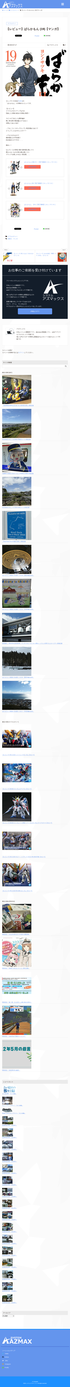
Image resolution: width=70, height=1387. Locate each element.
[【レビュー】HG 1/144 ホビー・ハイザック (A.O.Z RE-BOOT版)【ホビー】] (16, 840)
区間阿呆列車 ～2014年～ (9, 1243)
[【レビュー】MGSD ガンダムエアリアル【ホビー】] (16, 772)
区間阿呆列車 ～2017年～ (9, 1208)
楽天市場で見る (32, 166)
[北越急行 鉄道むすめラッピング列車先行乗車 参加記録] (16, 457)
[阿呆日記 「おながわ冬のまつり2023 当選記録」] (16, 918)
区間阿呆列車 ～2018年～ (9, 1196)
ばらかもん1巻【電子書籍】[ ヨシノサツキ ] (38, 183)
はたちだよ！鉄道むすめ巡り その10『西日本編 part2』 (18, 575)
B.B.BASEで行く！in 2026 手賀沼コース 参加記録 (16, 439)
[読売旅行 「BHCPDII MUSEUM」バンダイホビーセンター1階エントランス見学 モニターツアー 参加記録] (16, 627)
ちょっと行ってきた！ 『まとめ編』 (12, 1105)
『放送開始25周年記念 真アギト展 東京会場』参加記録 (18, 405)
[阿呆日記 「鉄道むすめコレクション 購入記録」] (16, 952)
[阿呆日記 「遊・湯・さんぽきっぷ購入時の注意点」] (16, 986)
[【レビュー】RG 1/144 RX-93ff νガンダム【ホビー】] (16, 874)
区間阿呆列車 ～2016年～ (9, 1219)
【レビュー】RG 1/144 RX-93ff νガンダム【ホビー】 (17, 891)
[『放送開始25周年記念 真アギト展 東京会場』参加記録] (16, 389)
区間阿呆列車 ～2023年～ (9, 1137)
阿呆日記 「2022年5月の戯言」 (11, 1070)
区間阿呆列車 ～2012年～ (9, 1267)
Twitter (20, 101)
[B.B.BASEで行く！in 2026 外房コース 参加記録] (16, 491)
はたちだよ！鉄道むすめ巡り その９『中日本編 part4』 (18, 609)
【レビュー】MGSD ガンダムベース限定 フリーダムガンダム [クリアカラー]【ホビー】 (27, 823)
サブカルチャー (12, 236)
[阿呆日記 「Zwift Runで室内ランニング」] (16, 1020)
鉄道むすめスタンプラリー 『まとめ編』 (14, 1113)
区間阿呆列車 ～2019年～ (9, 1185)
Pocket (37, 36)
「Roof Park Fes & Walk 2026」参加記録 (14, 541)
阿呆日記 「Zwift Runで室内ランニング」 (14, 1036)
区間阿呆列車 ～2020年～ (9, 1173)
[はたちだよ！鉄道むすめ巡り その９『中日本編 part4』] (16, 593)
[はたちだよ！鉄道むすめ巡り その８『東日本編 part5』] (16, 661)
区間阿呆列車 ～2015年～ (9, 1231)
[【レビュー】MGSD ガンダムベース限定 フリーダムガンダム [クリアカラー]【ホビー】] (16, 806)
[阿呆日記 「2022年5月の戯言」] (16, 1054)
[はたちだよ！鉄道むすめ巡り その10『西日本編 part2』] (16, 559)
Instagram (7, 1364)
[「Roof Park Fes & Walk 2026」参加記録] (16, 525)
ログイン (21, 352)
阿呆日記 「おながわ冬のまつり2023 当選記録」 (16, 934)
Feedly (7, 1367)
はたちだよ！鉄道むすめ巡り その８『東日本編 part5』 (18, 677)
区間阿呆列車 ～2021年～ (9, 1161)
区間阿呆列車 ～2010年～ (9, 1291)
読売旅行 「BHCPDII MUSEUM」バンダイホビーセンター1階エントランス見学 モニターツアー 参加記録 (32, 643)
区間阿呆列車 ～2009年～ (9, 1302)
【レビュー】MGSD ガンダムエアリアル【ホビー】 (17, 789)
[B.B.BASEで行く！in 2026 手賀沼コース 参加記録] (16, 423)
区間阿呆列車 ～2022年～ (9, 1149)
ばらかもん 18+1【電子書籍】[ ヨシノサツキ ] (39, 204)
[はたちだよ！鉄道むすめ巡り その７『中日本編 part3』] (16, 695)
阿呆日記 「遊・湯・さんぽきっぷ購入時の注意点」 (17, 1002)
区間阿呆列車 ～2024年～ (9, 1125)
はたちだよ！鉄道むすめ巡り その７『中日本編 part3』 (18, 711)
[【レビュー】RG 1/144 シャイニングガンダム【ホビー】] (16, 738)
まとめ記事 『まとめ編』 (9, 1093)
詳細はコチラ (35, 311)
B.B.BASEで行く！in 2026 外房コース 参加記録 (15, 507)
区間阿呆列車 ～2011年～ (9, 1279)
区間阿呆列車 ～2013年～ (9, 1255)
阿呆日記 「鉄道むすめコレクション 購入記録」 (16, 968)
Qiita (6, 1360)
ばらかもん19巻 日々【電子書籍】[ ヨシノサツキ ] (40, 162)
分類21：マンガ (12, 239)
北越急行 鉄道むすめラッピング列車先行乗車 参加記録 (18, 473)
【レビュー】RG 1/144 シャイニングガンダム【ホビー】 (18, 755)
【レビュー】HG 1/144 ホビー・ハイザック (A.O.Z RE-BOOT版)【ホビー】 (24, 856)
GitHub (7, 1357)
